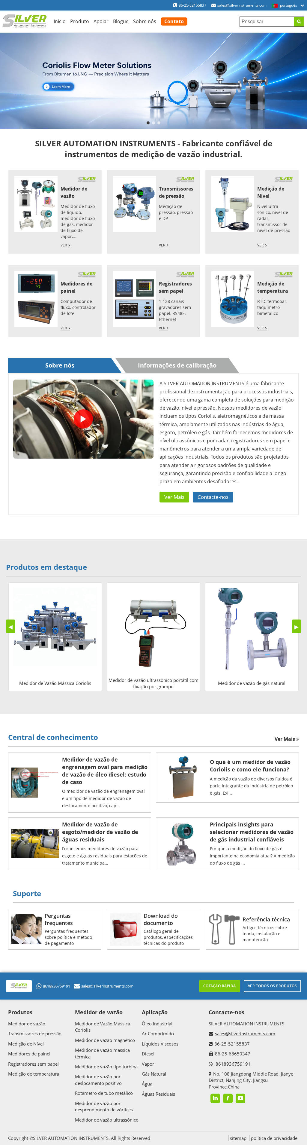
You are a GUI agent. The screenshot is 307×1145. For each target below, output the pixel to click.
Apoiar (101, 21)
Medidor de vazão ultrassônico (107, 1120)
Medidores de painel (29, 1054)
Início (60, 21)
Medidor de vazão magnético (105, 1040)
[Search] (299, 21)
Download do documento (161, 919)
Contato (174, 21)
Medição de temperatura (272, 287)
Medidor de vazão (74, 192)
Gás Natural (154, 1074)
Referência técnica (266, 919)
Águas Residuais (158, 1094)
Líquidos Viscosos (160, 1044)
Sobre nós (144, 21)
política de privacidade (274, 1138)
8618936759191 (56, 986)
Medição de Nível (26, 1044)
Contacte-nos (213, 496)
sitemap (238, 1138)
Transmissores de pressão (176, 192)
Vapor (148, 1064)
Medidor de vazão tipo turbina (106, 1067)
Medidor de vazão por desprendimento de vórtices (104, 1106)
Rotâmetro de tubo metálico (104, 1093)
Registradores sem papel (175, 287)
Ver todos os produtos (272, 985)
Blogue (121, 21)
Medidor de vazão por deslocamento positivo (98, 1079)
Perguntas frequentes (59, 919)
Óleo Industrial (157, 1024)
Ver (64, 245)
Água (147, 1084)
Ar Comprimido (158, 1033)
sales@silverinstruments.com (242, 5)
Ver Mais (174, 496)
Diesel (148, 1054)
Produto (79, 21)
